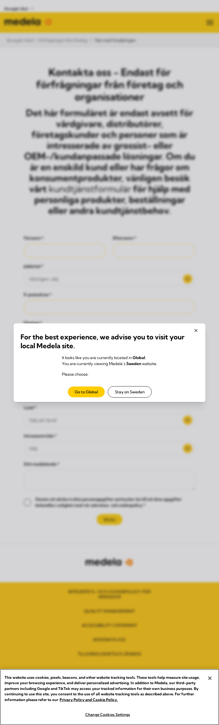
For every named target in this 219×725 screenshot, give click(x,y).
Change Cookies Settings (107, 714)
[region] (109, 697)
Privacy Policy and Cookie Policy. (89, 699)
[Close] (210, 678)
